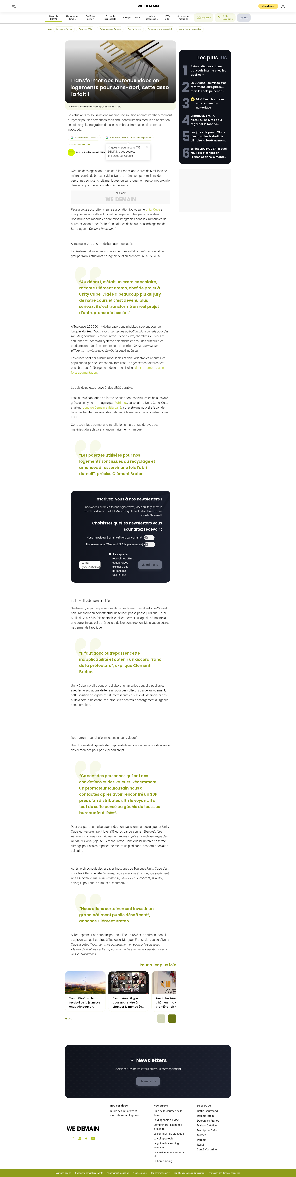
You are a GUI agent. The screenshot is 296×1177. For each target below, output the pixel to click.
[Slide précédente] (161, 1018)
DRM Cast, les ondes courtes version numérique (210, 103)
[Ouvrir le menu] (13, 6)
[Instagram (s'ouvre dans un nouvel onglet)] (72, 1138)
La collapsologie (163, 1138)
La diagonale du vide (166, 1120)
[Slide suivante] (172, 1018)
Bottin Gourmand (207, 1111)
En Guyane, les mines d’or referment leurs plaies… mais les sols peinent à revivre (208, 87)
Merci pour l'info (207, 1130)
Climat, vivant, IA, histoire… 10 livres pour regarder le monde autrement (206, 120)
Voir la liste (119, 575)
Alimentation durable (72, 17)
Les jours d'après (64, 29)
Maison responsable (152, 17)
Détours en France (208, 1120)
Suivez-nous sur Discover (86, 137)
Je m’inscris (148, 1081)
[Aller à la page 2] (69, 1018)
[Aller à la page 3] (71, 1018)
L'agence (244, 17)
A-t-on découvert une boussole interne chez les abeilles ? (208, 70)
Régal (200, 1144)
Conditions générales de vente (89, 1173)
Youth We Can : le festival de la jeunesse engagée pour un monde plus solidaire (84, 1002)
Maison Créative (207, 1125)
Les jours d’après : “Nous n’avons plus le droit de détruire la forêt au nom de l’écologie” (208, 136)
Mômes (201, 1135)
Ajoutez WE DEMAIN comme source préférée (130, 137)
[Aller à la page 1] (66, 1018)
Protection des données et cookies (225, 1173)
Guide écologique (228, 17)
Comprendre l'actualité (183, 17)
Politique (127, 17)
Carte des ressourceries (190, 29)
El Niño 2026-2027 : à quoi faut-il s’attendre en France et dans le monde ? (209, 153)
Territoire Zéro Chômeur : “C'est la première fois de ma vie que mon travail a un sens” (170, 1002)
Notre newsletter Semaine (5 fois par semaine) (115, 537)
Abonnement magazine (118, 1173)
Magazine (206, 17)
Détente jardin (205, 1116)
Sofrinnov (120, 402)
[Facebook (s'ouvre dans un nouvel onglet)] (86, 1138)
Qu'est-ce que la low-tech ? (160, 29)
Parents (201, 1140)
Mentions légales (63, 1173)
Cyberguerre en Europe (110, 29)
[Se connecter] (283, 6)
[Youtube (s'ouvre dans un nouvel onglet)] (93, 1138)
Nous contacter (140, 1173)
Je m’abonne (268, 6)
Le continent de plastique (168, 1133)
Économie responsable (110, 17)
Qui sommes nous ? (160, 1173)
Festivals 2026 (85, 29)
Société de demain (90, 17)
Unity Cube (152, 209)
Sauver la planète (53, 17)
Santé (137, 17)
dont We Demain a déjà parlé (102, 407)
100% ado (167, 17)
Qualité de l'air (134, 29)
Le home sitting (162, 1161)
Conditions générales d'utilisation (189, 1173)
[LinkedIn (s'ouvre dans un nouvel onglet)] (79, 1138)
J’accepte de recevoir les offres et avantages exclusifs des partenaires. (123, 565)
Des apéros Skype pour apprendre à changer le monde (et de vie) (128, 1002)
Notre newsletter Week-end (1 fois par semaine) (114, 544)
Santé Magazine (207, 1149)
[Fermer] (147, 147)
